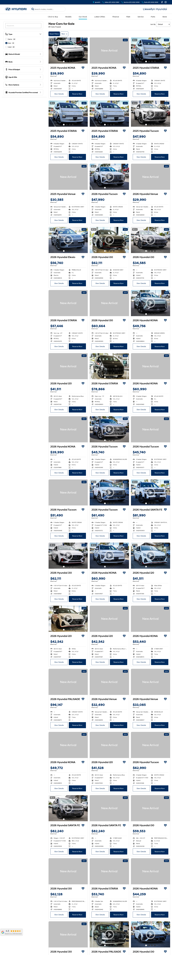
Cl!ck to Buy (53, 17)
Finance (115, 17)
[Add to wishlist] (83, 67)
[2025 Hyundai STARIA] (150, 51)
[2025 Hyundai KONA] (68, 51)
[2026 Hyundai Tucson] (150, 429)
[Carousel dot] (64, 61)
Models (68, 17)
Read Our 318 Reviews (13, 933)
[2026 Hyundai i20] (68, 366)
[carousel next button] (85, 50)
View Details (59, 94)
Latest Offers (99, 17)
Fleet (128, 17)
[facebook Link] (162, 2)
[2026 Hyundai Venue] (150, 177)
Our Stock (83, 17)
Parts (153, 17)
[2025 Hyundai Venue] (68, 177)
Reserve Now (77, 94)
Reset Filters (54, 34)
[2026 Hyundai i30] (109, 303)
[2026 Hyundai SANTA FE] (109, 808)
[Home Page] (16, 9)
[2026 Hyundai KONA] (150, 366)
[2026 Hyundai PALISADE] (68, 682)
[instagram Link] (165, 2)
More (165, 17)
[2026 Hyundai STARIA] (68, 303)
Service (141, 17)
